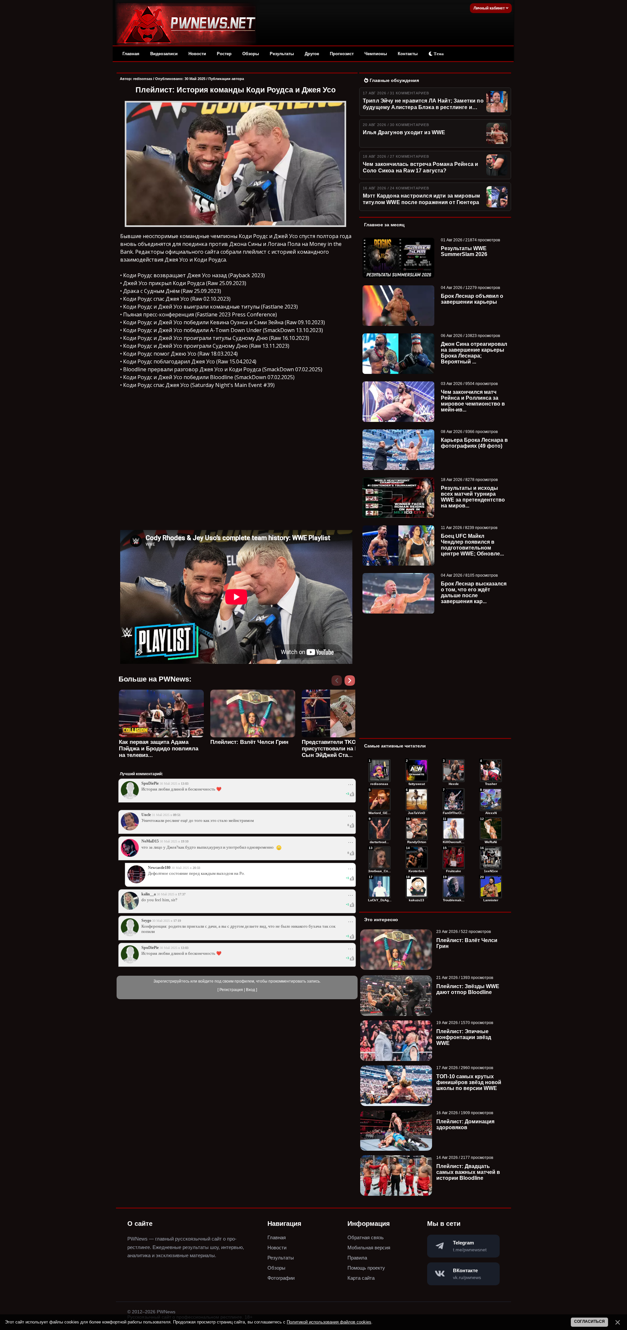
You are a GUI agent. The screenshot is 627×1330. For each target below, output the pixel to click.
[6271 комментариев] (379, 857)
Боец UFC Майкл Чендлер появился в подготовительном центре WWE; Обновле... (472, 544)
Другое (312, 53)
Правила (357, 1257)
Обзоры (250, 53)
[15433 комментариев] (379, 770)
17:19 (177, 920)
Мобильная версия (368, 1247)
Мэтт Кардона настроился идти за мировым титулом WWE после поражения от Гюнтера (421, 199)
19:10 (184, 841)
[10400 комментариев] (417, 770)
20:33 (196, 868)
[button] (351, 682)
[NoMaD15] (130, 855)
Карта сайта (361, 1278)
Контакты (408, 53)
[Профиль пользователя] (130, 797)
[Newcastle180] (136, 882)
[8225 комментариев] (453, 799)
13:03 (184, 783)
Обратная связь (365, 1237)
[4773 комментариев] (379, 886)
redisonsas (142, 79)
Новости (197, 53)
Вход (250, 989)
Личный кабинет (490, 8)
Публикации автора (226, 79)
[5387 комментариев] (491, 857)
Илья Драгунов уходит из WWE (404, 132)
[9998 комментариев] (491, 770)
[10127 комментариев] (453, 770)
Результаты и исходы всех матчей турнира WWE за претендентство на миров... (473, 496)
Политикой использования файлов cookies (329, 1322)
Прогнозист (342, 53)
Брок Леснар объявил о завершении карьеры (472, 299)
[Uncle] (130, 829)
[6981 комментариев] (417, 828)
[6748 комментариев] (453, 828)
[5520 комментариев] (453, 857)
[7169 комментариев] (491, 799)
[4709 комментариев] (491, 886)
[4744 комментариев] (453, 886)
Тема (438, 53)
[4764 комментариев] (417, 886)
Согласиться (589, 1321)
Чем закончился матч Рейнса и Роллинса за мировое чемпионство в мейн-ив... (473, 400)
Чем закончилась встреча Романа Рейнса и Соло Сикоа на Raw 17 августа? (420, 167)
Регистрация (231, 989)
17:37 (181, 894)
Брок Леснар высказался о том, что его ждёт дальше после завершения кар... (473, 592)
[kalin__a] (130, 908)
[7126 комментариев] (379, 828)
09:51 (177, 815)
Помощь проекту (366, 1268)
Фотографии (281, 1278)
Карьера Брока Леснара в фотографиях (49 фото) (474, 443)
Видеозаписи (164, 53)
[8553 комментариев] (417, 799)
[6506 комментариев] (491, 828)
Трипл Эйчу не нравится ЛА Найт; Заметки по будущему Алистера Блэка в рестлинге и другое (423, 104)
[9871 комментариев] (379, 799)
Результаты (282, 53)
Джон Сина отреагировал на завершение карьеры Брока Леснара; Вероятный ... (474, 352)
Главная (130, 53)
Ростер (224, 53)
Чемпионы (375, 53)
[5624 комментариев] (417, 857)
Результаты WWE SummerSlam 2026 (464, 251)
